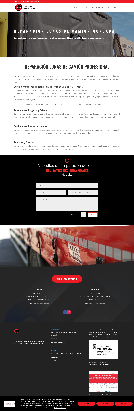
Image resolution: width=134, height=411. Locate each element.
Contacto (108, 7)
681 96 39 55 (98, 299)
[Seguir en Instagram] (69, 312)
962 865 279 (37, 299)
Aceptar (123, 404)
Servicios (82, 7)
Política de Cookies (60, 408)
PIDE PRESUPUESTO (67, 279)
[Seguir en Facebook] (65, 312)
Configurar (86, 404)
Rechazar (105, 404)
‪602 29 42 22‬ (47, 299)
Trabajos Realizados (96, 7)
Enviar (92, 214)
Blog (114, 7)
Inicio (75, 7)
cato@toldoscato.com (41, 304)
